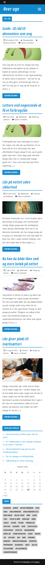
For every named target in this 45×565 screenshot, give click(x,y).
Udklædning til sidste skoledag (19, 460)
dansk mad (25, 519)
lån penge (11, 537)
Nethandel (31, 537)
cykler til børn (14, 519)
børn (28, 515)
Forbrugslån (30, 523)
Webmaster (23, 117)
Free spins (6, 526)
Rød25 (27, 545)
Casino (34, 515)
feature (21, 523)
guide (23, 526)
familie (6, 523)
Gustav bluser (32, 526)
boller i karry (19, 515)
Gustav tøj (18, 530)
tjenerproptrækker (10, 552)
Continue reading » (11, 95)
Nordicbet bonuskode (19, 541)
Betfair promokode (26, 508)
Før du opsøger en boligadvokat (20, 456)
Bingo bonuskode (15, 512)
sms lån (34, 545)
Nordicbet (6, 541)
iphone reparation (19, 534)
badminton (7, 508)
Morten (25, 350)
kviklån (37, 534)
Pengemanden (28, 40)
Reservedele (19, 545)
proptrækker (8, 545)
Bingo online (7, 515)
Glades (36, 562)
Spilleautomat (8, 549)
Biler (37, 508)
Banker (15, 508)
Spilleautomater (21, 549)
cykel (5, 519)
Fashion (13, 523)
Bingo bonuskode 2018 (30, 512)
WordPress (27, 562)
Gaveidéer (15, 526)
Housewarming (29, 530)
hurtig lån (7, 534)
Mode (24, 537)
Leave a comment (27, 43)
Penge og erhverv (9, 43)
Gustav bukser (8, 530)
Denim (34, 519)
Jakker (30, 534)
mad (18, 537)
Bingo (5, 512)
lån (4, 537)
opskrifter (32, 541)
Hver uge (11, 9)
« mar (4, 495)
